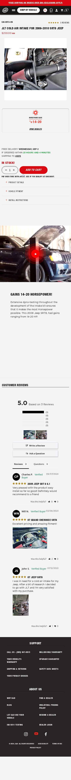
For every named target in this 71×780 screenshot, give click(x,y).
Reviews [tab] (18, 464)
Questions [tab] (39, 464)
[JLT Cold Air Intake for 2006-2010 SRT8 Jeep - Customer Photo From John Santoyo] (41, 434)
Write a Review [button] (37, 445)
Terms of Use (57, 744)
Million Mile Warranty (50, 652)
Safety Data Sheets (48, 669)
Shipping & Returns (16, 669)
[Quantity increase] (14, 170)
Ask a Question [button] (37, 453)
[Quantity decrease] (6, 170)
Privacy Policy (35, 748)
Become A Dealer (47, 715)
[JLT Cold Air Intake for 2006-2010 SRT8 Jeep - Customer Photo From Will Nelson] (29, 434)
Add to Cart (33, 170)
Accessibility (43, 744)
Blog (9, 705)
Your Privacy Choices (17, 676)
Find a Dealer (46, 698)
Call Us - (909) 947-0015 (18, 652)
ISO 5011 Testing (15, 725)
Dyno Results (35, 129)
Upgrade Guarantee (49, 659)
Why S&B (11, 698)
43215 (18, 156)
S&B (16, 744)
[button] (13, 10)
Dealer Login (45, 725)
